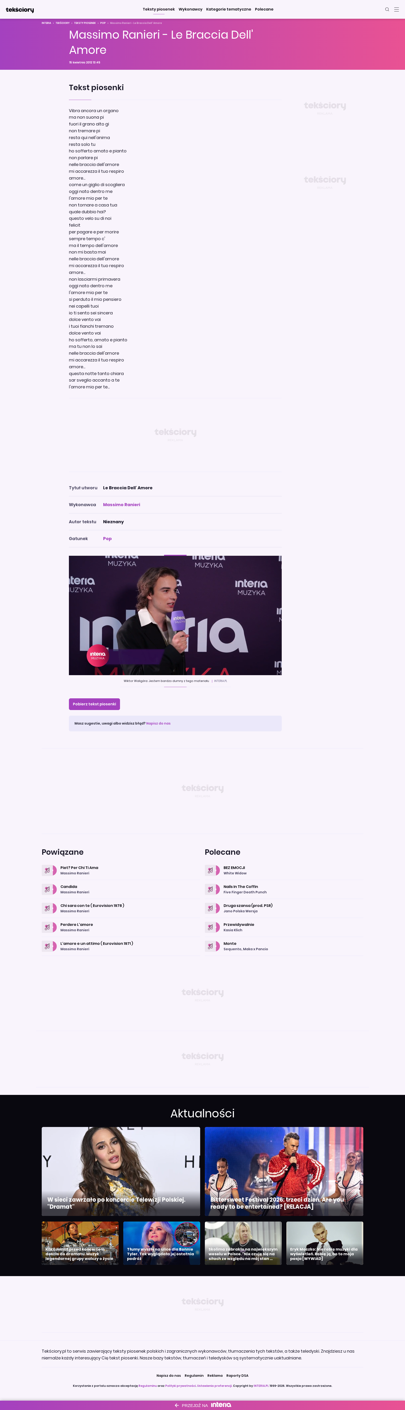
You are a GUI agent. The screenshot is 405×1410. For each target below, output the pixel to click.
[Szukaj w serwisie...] (387, 9)
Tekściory (63, 23)
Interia (46, 23)
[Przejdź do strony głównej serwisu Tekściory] (20, 9)
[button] (159, 9)
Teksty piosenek (85, 23)
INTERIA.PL (261, 1386)
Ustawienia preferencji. (214, 1386)
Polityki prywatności (180, 1386)
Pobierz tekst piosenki (94, 704)
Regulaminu (148, 1386)
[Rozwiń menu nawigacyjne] (396, 9)
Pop (103, 23)
